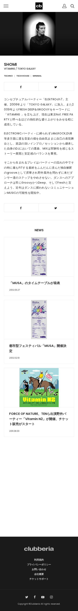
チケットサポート (39, 578)
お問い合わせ (39, 569)
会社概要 (39, 574)
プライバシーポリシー (39, 564)
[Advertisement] (39, 494)
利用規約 (39, 559)
